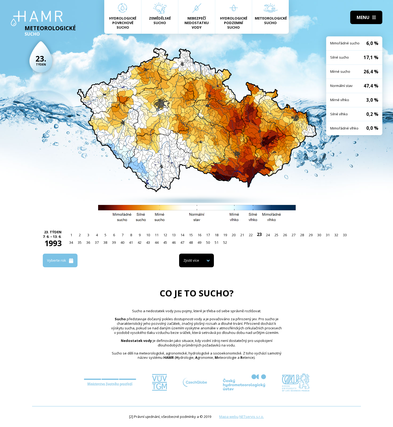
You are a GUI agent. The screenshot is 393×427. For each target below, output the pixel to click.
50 (208, 242)
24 (268, 234)
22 (251, 234)
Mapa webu (228, 416)
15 (191, 234)
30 (319, 234)
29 (311, 234)
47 (182, 242)
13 (174, 234)
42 (139, 242)
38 (105, 242)
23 (259, 234)
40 (122, 242)
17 (208, 234)
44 (157, 242)
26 (285, 234)
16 (199, 234)
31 (328, 234)
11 (157, 234)
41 (131, 242)
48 (191, 242)
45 (165, 242)
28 (302, 234)
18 (216, 234)
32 (336, 234)
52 (225, 242)
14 (182, 234)
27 (293, 234)
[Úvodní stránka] (37, 18)
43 (148, 242)
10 (148, 234)
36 (88, 242)
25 (276, 234)
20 (234, 234)
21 (242, 234)
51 (216, 242)
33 (345, 234)
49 (199, 242)
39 (114, 242)
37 (97, 242)
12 (165, 234)
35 (80, 242)
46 (174, 242)
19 (225, 234)
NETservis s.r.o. (251, 416)
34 (71, 242)
